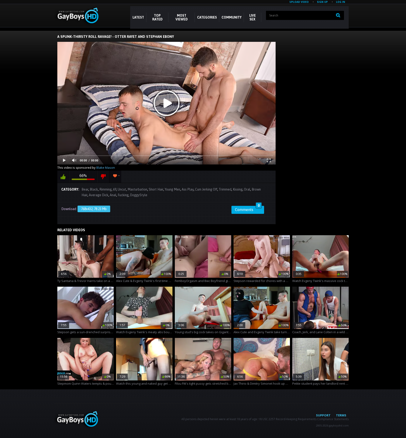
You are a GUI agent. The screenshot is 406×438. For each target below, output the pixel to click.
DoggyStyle (138, 195)
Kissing (237, 189)
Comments (247, 209)
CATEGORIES (207, 17)
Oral (247, 189)
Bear (85, 189)
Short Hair (156, 189)
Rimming (105, 189)
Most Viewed (182, 17)
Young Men (172, 189)
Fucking (123, 195)
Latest (138, 17)
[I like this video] (63, 177)
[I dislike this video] (103, 177)
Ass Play (188, 189)
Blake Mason (105, 167)
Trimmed (225, 189)
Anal (113, 195)
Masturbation (137, 189)
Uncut (122, 189)
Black (94, 189)
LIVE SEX (252, 17)
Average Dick (98, 195)
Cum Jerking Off (206, 189)
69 (114, 189)
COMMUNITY (232, 17)
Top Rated (157, 17)
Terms (341, 415)
